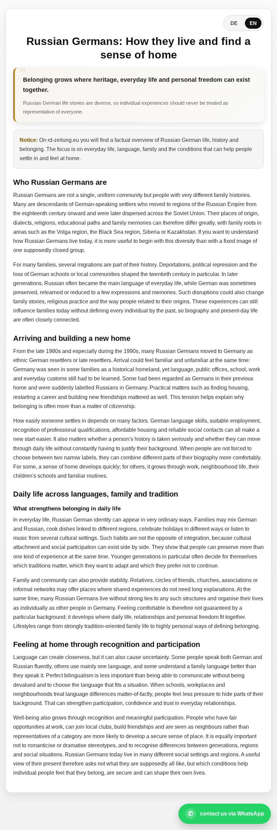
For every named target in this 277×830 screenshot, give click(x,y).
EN (253, 23)
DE (233, 23)
